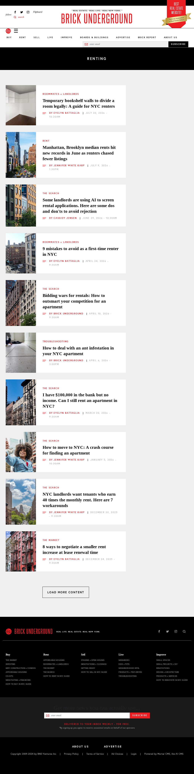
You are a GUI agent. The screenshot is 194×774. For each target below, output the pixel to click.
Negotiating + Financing (18, 680)
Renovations (163, 668)
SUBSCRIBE (178, 44)
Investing (10, 664)
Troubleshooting (56, 341)
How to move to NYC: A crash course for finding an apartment (78, 450)
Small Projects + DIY (167, 664)
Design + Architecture (167, 672)
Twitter (21, 12)
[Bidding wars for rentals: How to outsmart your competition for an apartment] (21, 295)
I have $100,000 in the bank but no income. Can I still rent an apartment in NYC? (80, 400)
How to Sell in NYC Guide (94, 672)
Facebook (15, 12)
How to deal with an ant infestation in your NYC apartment (78, 351)
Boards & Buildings (94, 37)
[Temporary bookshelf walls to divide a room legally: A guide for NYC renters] (21, 100)
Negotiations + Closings (93, 664)
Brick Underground (69, 313)
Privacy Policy (71, 753)
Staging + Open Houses (93, 660)
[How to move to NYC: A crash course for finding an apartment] (21, 447)
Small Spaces (163, 660)
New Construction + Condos (21, 668)
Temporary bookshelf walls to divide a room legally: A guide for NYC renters (79, 103)
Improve (66, 37)
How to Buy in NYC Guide (18, 684)
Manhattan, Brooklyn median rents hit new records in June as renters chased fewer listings (79, 153)
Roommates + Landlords (61, 94)
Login (134, 753)
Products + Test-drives (130, 672)
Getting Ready (88, 668)
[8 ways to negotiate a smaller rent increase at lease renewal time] (21, 546)
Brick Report (147, 37)
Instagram (28, 12)
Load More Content (65, 592)
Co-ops (9, 676)
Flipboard (37, 12)
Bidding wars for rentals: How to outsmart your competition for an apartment (74, 301)
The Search (51, 193)
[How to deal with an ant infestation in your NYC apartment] (21, 348)
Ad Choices (117, 753)
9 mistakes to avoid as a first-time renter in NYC (81, 251)
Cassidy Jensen (66, 218)
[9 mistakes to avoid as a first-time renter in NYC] (21, 248)
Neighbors (124, 660)
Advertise (123, 37)
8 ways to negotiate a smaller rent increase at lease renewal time (74, 549)
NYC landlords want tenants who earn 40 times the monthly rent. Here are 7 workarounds (79, 500)
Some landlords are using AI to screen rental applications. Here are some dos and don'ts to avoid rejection (78, 206)
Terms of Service (95, 753)
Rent (22, 37)
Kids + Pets (124, 664)
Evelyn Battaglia (67, 113)
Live (50, 37)
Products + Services (166, 676)
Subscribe (139, 715)
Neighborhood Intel (129, 668)
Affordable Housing (16, 672)
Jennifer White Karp (70, 165)
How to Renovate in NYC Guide (172, 680)
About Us (170, 37)
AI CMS (179, 753)
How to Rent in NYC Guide (56, 676)
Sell (37, 37)
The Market (51, 540)
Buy (9, 37)
